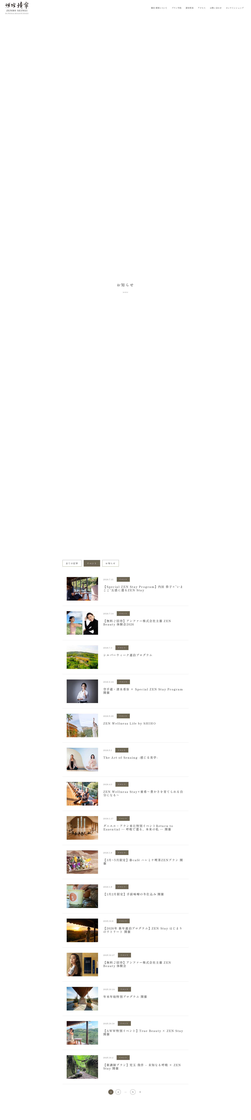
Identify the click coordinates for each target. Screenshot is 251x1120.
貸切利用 (189, 8)
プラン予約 (177, 8)
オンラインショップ (235, 8)
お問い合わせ (216, 8)
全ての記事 (72, 563)
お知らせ (110, 563)
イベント (92, 563)
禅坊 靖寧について (159, 8)
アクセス (202, 8)
